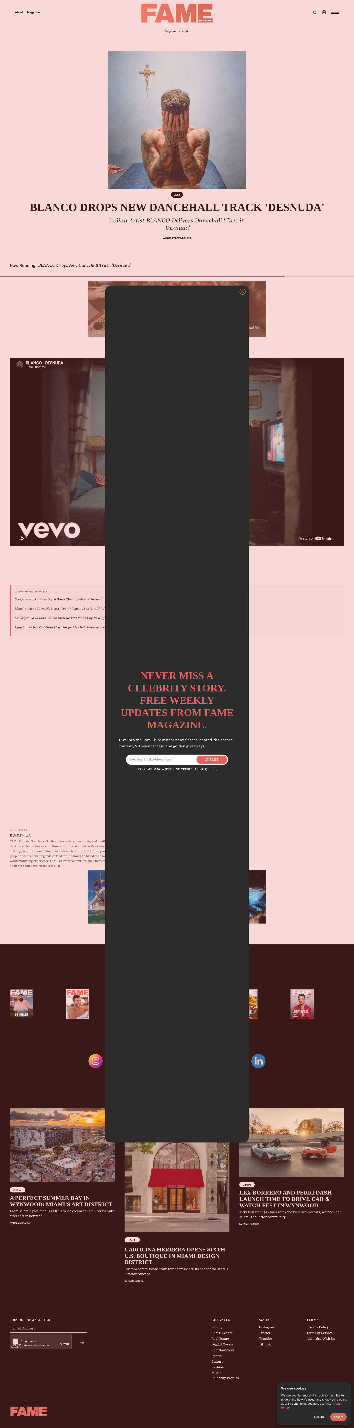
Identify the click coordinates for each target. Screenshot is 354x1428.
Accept (338, 1417)
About (19, 12)
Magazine (33, 12)
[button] (324, 12)
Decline (319, 1417)
